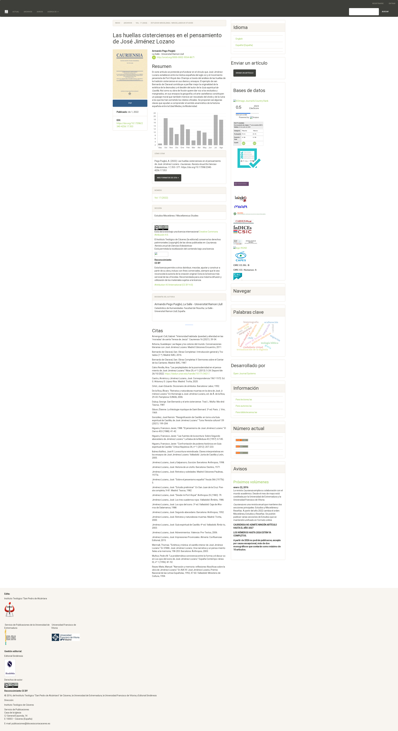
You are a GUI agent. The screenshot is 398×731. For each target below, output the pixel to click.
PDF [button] (130, 103)
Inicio (117, 23)
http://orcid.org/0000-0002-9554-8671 (176, 57)
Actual (16, 12)
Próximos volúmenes (251, 482)
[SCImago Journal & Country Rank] (250, 100)
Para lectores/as (244, 399)
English (239, 39)
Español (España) (244, 45)
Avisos (40, 12)
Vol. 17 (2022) (141, 23)
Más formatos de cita (167, 178)
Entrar (392, 3)
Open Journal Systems (244, 373)
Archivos (28, 12)
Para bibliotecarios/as (246, 412)
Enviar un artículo (244, 73)
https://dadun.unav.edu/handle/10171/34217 (187, 373)
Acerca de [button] (52, 12)
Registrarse (378, 3)
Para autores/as (244, 406)
